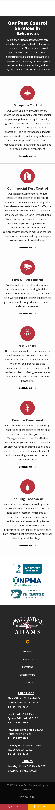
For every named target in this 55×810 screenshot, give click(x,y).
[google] (27, 641)
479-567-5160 (20, 722)
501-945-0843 (20, 706)
